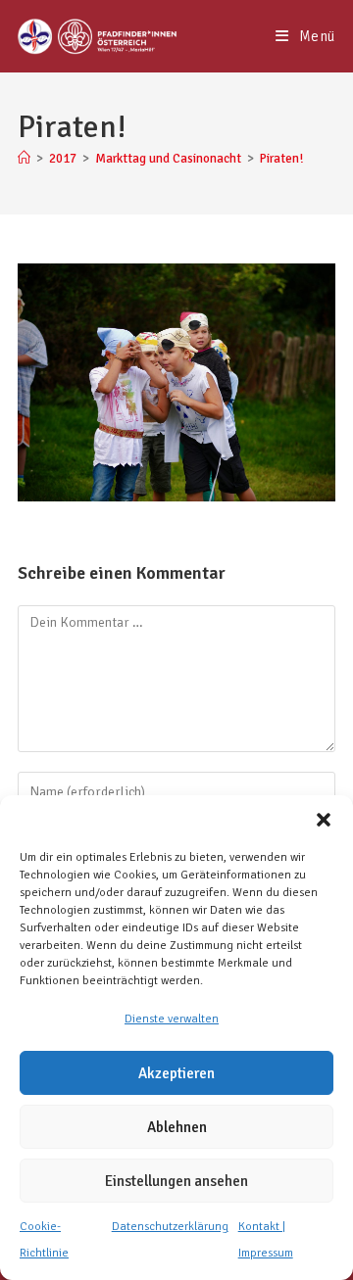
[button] (323, 820)
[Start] (24, 158)
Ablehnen (177, 1127)
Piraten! (281, 158)
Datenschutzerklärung (170, 1226)
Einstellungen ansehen (176, 1181)
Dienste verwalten (172, 1019)
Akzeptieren (176, 1073)
